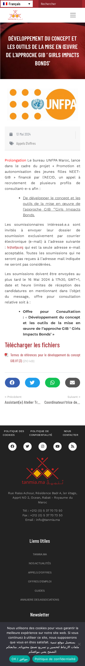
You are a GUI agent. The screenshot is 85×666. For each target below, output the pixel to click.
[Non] (79, 644)
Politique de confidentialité (40, 433)
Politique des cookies (13, 433)
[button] (12, 383)
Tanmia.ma (40, 554)
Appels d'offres (26, 143)
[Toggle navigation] (73, 15)
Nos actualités (40, 563)
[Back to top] (65, 651)
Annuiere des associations (39, 599)
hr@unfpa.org (15, 247)
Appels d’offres (39, 572)
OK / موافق (19, 659)
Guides (40, 590)
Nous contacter (70, 433)
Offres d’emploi (39, 581)
